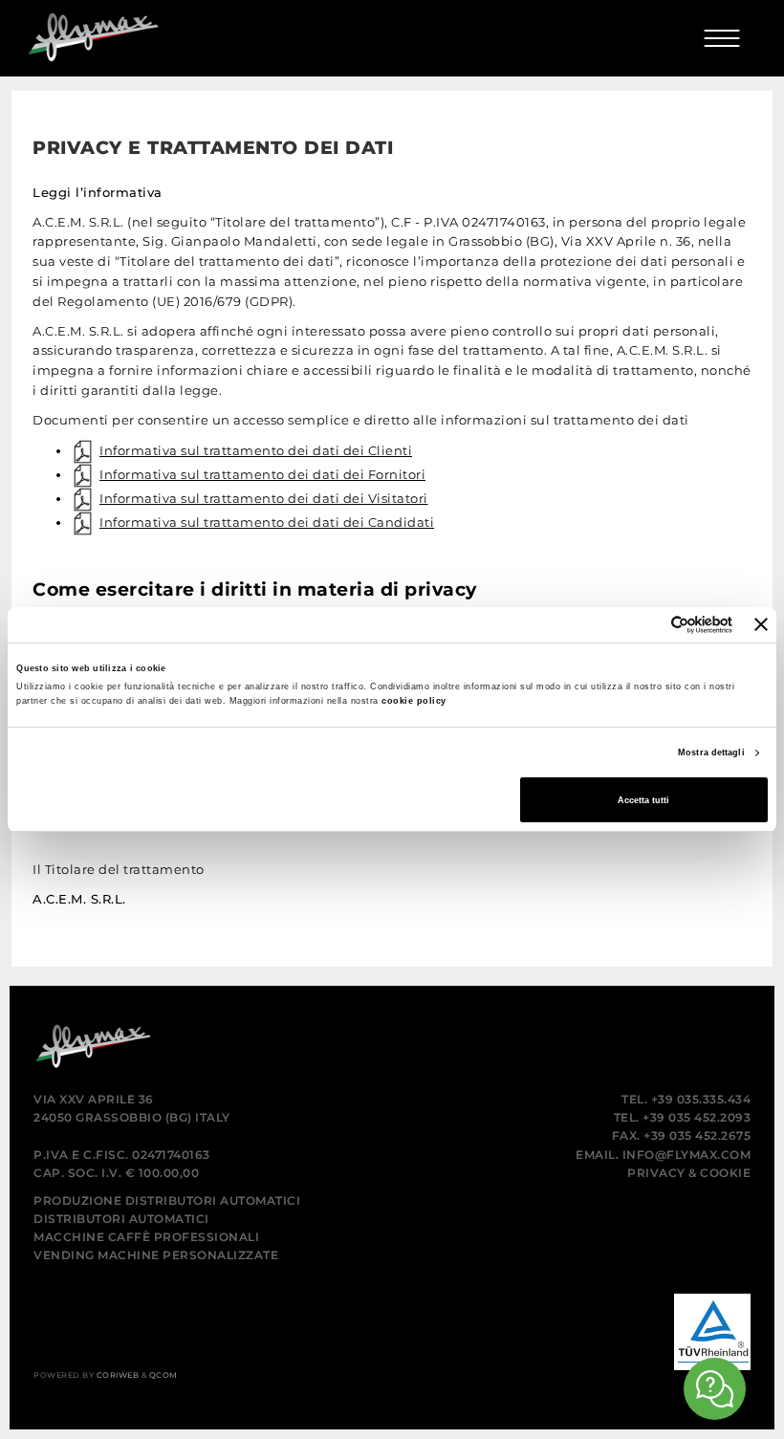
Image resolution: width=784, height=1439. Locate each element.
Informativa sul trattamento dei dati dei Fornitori (262, 474)
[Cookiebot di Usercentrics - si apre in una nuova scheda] (648, 625)
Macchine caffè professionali (146, 1237)
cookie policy (413, 701)
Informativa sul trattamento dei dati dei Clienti (255, 450)
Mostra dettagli (711, 752)
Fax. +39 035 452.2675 (681, 1135)
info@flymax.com (686, 1154)
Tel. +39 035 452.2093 (682, 1117)
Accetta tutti (643, 800)
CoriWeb (118, 1375)
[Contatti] (715, 1389)
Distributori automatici (121, 1218)
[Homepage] (83, 31)
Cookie (725, 1173)
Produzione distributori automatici (166, 1200)
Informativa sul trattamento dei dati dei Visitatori (263, 498)
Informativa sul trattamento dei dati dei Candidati (266, 522)
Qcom (163, 1375)
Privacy (656, 1173)
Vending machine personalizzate (155, 1255)
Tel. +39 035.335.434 (686, 1099)
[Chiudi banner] (761, 624)
